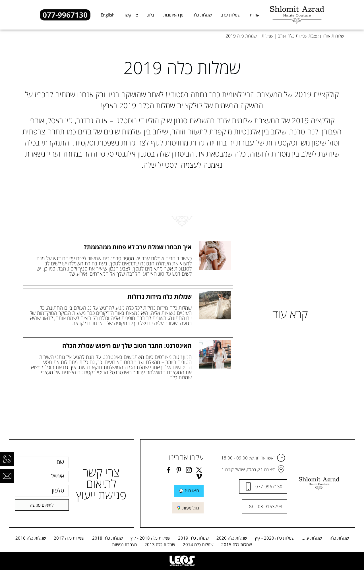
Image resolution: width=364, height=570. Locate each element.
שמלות (267, 36)
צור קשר (131, 15)
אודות (254, 15)
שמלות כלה (202, 15)
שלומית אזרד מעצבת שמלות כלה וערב (311, 36)
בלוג (150, 15)
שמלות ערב (231, 15)
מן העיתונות (173, 15)
